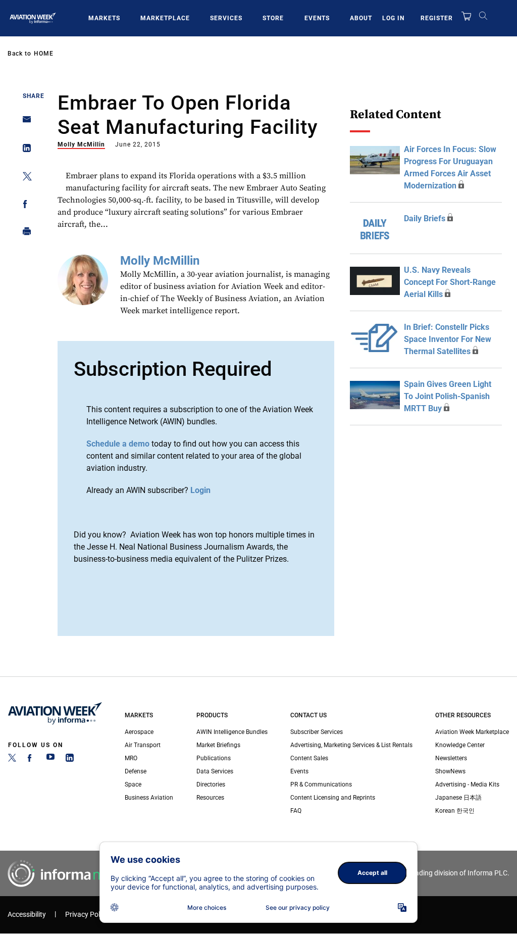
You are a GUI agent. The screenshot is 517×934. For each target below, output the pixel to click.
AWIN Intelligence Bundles (232, 731)
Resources (210, 797)
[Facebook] (31, 759)
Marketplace (165, 18)
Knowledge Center (460, 745)
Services (226, 18)
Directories (210, 784)
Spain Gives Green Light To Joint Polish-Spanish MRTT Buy (447, 396)
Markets (104, 18)
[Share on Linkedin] (24, 150)
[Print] (24, 233)
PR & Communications (321, 784)
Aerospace (139, 731)
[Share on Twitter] (24, 178)
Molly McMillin (81, 144)
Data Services (214, 771)
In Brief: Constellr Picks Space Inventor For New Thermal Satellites (447, 339)
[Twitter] (12, 759)
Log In (393, 18)
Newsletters (451, 758)
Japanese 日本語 (458, 797)
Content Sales (309, 758)
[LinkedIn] (70, 759)
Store (273, 18)
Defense (135, 771)
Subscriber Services (316, 731)
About (361, 18)
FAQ (295, 810)
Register (437, 18)
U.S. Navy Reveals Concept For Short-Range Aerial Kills (450, 282)
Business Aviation (149, 797)
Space (133, 784)
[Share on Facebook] (24, 206)
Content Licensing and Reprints (332, 797)
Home (44, 53)
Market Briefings (218, 745)
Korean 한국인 (455, 810)
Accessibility (27, 914)
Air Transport (143, 745)
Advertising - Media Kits (467, 784)
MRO (131, 758)
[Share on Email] (24, 122)
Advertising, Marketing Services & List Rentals (351, 745)
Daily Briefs (424, 218)
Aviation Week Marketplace (472, 731)
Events (317, 18)
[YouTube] (50, 759)
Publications (213, 758)
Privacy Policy (87, 914)
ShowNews (450, 771)
